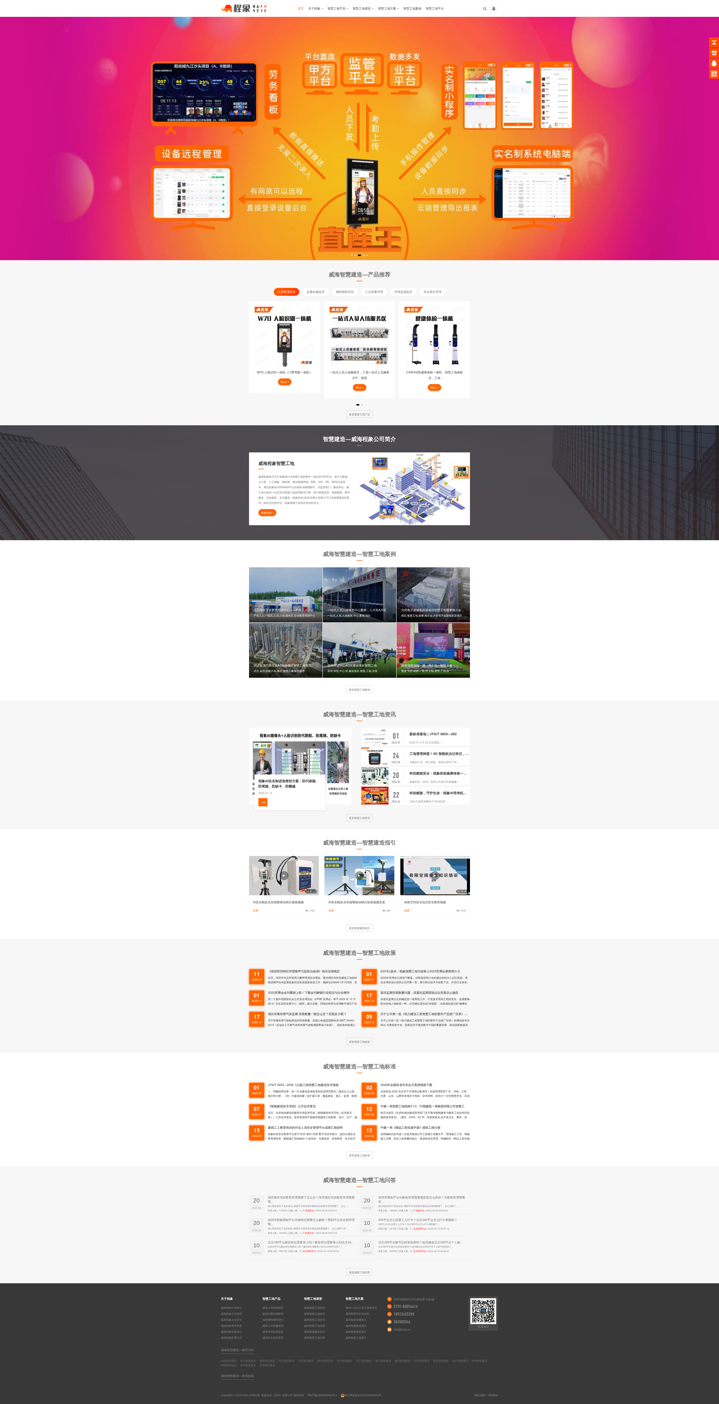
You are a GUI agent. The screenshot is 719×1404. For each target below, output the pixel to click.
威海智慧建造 (402, 1360)
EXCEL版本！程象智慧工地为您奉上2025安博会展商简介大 (420, 971)
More (284, 387)
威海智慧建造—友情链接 (237, 1375)
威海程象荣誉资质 (231, 1325)
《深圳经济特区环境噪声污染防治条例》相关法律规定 (304, 971)
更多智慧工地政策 (359, 1042)
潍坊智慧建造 (344, 1360)
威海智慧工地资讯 (314, 1307)
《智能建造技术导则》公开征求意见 (292, 1106)
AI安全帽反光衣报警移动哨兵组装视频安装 (356, 902)
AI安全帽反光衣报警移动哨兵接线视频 (278, 902)
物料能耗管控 (345, 292)
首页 (301, 8)
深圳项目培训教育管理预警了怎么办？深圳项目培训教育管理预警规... (311, 1199)
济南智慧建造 (229, 1360)
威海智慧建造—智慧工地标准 (359, 1066)
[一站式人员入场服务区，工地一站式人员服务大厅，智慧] (285, 337)
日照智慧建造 (422, 1360)
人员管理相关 (286, 292)
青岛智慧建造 (248, 1360)
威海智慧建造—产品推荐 (359, 274)
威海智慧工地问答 (314, 1337)
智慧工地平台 (435, 8)
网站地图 (480, 1395)
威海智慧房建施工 (356, 1319)
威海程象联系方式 (231, 1337)
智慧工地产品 (336, 8)
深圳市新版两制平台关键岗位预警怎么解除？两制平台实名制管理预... (311, 1222)
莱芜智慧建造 (441, 1360)
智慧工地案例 (412, 8)
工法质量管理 (374, 292)
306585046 (402, 1321)
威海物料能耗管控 (273, 1319)
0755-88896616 (406, 1306)
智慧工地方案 (387, 8)
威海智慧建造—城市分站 (237, 1350)
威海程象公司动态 (231, 1313)
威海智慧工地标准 (314, 1319)
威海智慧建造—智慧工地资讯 (359, 714)
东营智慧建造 (306, 1360)
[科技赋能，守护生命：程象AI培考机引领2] (375, 795)
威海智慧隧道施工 (356, 1325)
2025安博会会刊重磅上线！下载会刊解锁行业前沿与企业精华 (309, 992)
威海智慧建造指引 (314, 1331)
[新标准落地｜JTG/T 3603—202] (375, 737)
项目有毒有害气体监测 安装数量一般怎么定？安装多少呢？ (307, 1014)
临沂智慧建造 (460, 1360)
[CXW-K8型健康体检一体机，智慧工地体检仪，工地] (359, 337)
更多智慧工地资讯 (359, 818)
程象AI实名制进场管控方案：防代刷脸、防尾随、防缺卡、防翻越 (288, 783)
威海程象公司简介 (231, 1307)
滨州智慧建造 (248, 1365)
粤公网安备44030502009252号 (363, 1395)
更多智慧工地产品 (359, 414)
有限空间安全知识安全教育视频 (425, 902)
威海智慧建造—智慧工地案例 (359, 554)
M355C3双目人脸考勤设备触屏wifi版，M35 (434, 372)
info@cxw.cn (402, 1329)
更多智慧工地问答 (359, 1272)
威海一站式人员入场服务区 (361, 1307)
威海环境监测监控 (273, 1331)
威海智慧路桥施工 (356, 1331)
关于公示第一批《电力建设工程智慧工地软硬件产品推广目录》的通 (425, 1014)
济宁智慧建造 (364, 1360)
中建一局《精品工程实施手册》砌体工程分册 (410, 1127)
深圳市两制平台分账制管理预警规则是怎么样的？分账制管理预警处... (421, 1199)
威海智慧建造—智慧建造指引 (359, 842)
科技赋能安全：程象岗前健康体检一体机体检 (439, 773)
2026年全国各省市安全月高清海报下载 (406, 1085)
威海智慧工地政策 (314, 1313)
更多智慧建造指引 (359, 928)
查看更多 (266, 513)
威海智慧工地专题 (314, 1325)
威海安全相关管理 (273, 1337)
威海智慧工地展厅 (356, 1337)
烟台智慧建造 (325, 1360)
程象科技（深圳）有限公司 (277, 1395)
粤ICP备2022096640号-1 (322, 1395)
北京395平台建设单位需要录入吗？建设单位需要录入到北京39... (310, 1242)
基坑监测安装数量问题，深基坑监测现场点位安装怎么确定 (419, 992)
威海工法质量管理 (273, 1325)
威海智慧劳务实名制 (357, 1313)
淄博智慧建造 (267, 1360)
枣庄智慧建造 (287, 1360)
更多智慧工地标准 (359, 1155)
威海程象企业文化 (231, 1319)
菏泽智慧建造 (267, 1365)
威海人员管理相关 (273, 1307)
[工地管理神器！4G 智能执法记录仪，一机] (375, 756)
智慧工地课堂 (362, 8)
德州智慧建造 (479, 1360)
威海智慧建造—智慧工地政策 (359, 952)
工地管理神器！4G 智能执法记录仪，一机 (439, 753)
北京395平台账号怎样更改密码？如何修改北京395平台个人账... (420, 1242)
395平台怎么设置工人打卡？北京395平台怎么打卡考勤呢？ (417, 1220)
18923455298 (404, 1314)
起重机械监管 (316, 292)
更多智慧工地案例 (359, 689)
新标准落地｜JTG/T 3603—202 (433, 733)
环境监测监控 (403, 292)
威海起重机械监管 (273, 1313)
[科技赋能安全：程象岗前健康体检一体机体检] (375, 776)
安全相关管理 (433, 292)
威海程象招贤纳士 (231, 1331)
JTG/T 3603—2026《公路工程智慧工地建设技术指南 (303, 1085)
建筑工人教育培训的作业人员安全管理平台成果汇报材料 (305, 1127)
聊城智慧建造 (229, 1365)
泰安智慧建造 (383, 1360)
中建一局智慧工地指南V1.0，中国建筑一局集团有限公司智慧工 (422, 1106)
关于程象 (314, 8)
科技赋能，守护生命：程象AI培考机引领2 (439, 792)
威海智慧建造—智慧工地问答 (359, 1180)
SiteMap (493, 1395)
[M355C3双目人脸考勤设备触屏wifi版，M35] (434, 337)
